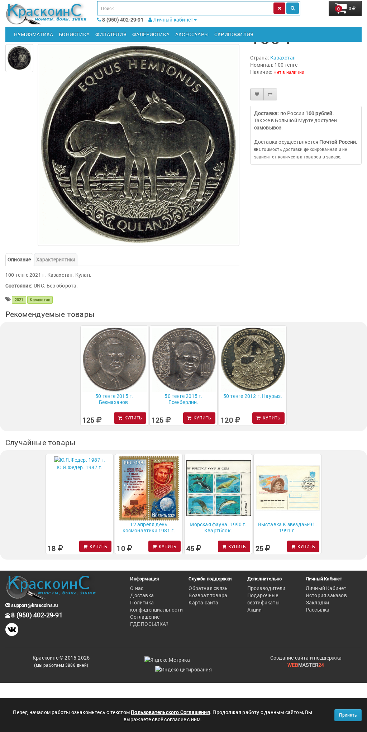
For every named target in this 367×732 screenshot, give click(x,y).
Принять (348, 715)
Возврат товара (208, 595)
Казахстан (283, 57)
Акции (254, 609)
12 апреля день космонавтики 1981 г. (149, 527)
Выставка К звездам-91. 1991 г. (287, 527)
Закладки (317, 602)
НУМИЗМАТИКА (33, 34)
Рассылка (318, 609)
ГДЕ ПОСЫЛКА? (149, 624)
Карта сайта (203, 602)
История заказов (326, 595)
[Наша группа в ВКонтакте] (11, 629)
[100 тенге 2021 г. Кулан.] (19, 58)
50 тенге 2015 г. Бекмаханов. (114, 399)
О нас (136, 588)
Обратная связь (208, 588)
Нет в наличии (288, 72)
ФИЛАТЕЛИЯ (111, 34)
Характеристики (56, 259)
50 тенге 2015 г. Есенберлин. (183, 399)
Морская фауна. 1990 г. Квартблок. (218, 527)
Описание (19, 259)
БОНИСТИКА (74, 34)
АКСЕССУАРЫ (192, 34)
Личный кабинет (172, 19)
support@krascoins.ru (34, 605)
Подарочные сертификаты (263, 599)
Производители (266, 588)
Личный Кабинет (326, 588)
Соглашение (144, 616)
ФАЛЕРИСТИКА (151, 34)
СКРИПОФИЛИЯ (233, 34)
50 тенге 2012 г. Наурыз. (252, 396)
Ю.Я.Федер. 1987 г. (80, 467)
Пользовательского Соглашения (170, 712)
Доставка (142, 595)
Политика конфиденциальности (156, 606)
